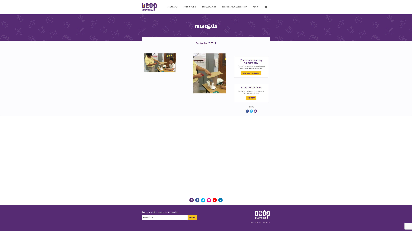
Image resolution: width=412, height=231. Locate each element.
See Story (251, 98)
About (256, 7)
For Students (189, 7)
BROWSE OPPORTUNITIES (251, 73)
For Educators (209, 7)
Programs (172, 7)
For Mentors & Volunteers (234, 7)
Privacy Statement (255, 222)
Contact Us (266, 222)
